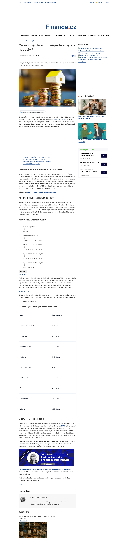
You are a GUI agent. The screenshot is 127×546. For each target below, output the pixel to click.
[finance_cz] (21, 2)
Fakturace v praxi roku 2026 (89, 162)
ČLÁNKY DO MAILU (103, 2)
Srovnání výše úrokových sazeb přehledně (37, 161)
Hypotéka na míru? (25, 291)
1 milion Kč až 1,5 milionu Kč (32, 240)
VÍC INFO (93, 2)
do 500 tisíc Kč (28, 231)
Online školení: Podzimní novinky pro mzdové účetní (40, 2)
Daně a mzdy (25, 35)
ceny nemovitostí (60, 119)
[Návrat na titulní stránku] (61, 27)
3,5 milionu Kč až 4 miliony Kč (33, 263)
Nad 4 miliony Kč (28, 267)
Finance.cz (21, 41)
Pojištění (101, 35)
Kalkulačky (58, 35)
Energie (108, 35)
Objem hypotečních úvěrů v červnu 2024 (36, 157)
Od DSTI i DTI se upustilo (31, 164)
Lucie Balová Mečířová (25, 55)
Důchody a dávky (37, 35)
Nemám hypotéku (29, 227)
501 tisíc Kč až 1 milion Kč (31, 236)
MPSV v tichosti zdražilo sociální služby (41, 192)
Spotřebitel (92, 35)
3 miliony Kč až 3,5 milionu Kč (33, 258)
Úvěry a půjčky (81, 35)
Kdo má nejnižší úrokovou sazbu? (34, 159)
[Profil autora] (22, 499)
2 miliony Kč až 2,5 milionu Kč (33, 249)
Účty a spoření (69, 35)
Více (104, 156)
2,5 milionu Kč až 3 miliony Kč (33, 254)
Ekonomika (48, 35)
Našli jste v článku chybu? (25, 484)
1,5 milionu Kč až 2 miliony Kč (33, 245)
